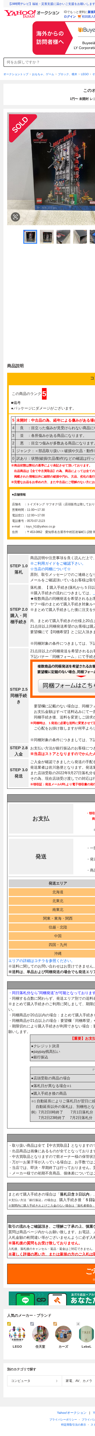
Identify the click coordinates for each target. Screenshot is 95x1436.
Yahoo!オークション (71, 1412)
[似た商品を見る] (15, 217)
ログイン (70, 16)
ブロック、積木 (67, 74)
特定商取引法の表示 (73, 1424)
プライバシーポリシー (63, 1419)
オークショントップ (15, 74)
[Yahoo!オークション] (32, 11)
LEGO (85, 74)
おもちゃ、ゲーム (43, 74)
